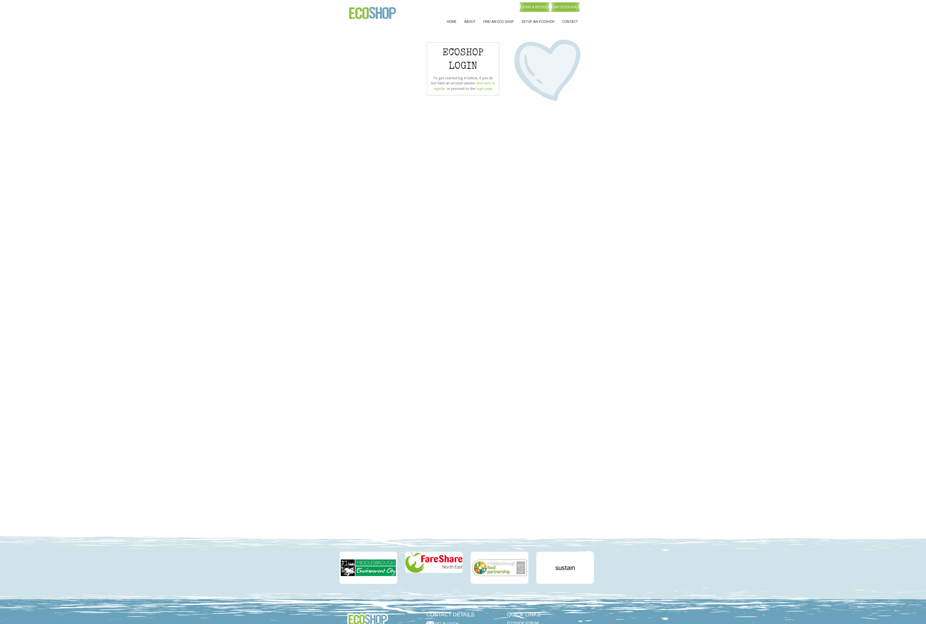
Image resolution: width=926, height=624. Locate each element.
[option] (364, 567)
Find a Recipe (534, 7)
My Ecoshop (565, 7)
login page (484, 89)
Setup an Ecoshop (538, 22)
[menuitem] (451, 22)
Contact (570, 22)
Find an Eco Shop (498, 22)
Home (451, 22)
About (470, 22)
